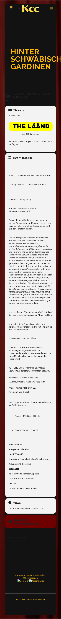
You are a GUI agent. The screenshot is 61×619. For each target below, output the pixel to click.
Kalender (20, 520)
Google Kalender (26, 523)
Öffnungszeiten (30, 578)
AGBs (42, 575)
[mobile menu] (51, 8)
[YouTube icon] (32, 604)
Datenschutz (33, 575)
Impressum (20, 575)
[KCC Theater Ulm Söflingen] (30, 9)
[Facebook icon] (29, 604)
